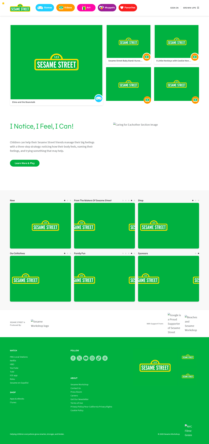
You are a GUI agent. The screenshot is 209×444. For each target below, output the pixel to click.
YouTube (14, 367)
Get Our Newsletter (80, 399)
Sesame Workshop (79, 384)
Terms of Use (77, 402)
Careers (74, 395)
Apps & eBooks (17, 398)
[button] (45, 7)
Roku (12, 379)
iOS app (13, 375)
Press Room (76, 391)
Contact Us (76, 388)
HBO (12, 364)
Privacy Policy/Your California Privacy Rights (91, 406)
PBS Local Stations (19, 356)
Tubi (12, 371)
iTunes (13, 402)
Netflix (13, 360)
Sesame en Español (19, 382)
